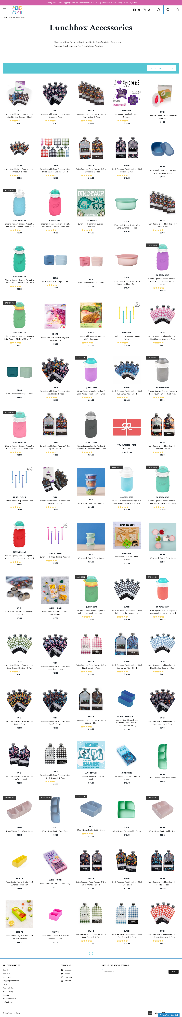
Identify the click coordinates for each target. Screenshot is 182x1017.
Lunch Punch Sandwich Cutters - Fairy (55, 883)
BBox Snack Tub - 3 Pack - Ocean (91, 503)
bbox (162, 167)
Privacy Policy (8, 991)
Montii (19, 878)
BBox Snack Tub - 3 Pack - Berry (163, 558)
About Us (6, 973)
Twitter (67, 973)
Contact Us (7, 977)
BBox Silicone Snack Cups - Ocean (55, 281)
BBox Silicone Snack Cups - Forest (19, 394)
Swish (19, 110)
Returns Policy (8, 988)
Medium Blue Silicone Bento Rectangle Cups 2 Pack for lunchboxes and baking (127, 723)
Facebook (68, 970)
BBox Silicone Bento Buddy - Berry (163, 831)
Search (5, 970)
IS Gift (55, 334)
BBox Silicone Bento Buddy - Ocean (91, 830)
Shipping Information (11, 981)
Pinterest (68, 981)
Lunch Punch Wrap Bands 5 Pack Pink (55, 557)
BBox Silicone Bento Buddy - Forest (126, 831)
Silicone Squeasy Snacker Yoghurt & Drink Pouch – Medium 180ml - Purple (162, 281)
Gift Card (126, 448)
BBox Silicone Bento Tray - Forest (162, 777)
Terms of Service (9, 998)
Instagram (68, 977)
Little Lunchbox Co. (127, 716)
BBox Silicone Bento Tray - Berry (19, 831)
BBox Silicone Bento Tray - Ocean (55, 831)
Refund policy (8, 1002)
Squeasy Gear (19, 220)
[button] (15, 120)
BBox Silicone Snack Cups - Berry (91, 282)
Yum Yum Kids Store (126, 445)
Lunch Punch (127, 110)
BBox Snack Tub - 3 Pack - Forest (91, 558)
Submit (173, 972)
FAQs (5, 984)
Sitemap (6, 995)
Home (5, 17)
